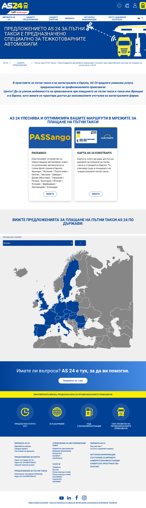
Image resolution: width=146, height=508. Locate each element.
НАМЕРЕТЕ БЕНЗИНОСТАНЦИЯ (105, 460)
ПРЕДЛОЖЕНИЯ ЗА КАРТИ (27, 457)
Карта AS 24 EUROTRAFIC (25, 462)
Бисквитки (113, 503)
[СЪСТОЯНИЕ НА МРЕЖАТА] (119, 5)
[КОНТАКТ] (135, 5)
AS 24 (5, 63)
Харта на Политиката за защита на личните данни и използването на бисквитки (78, 503)
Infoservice (57, 453)
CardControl (57, 458)
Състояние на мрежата (24, 451)
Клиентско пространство (63, 448)
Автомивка (57, 477)
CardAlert (56, 456)
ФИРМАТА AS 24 (97, 443)
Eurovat (55, 470)
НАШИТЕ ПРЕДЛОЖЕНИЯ (30, 18)
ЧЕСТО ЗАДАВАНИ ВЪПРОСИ (117, 18)
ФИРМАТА (69, 18)
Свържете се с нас (73, 380)
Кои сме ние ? (96, 446)
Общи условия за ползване (38, 503)
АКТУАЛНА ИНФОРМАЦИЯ (89, 18)
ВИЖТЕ (50, 194)
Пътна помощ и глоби (61, 472)
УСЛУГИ (56, 464)
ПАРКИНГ (56, 482)
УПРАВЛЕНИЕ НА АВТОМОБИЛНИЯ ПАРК (69, 444)
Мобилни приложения (61, 451)
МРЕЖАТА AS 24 (9, 18)
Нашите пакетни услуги (24, 465)
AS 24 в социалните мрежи (101, 449)
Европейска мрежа (23, 446)
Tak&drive (56, 467)
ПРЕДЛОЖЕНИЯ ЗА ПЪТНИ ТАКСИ (31, 471)
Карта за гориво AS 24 (24, 460)
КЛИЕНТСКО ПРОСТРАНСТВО (104, 463)
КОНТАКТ (94, 466)
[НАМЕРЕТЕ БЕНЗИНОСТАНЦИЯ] (127, 5)
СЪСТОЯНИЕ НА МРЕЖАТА (102, 457)
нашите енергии (53, 18)
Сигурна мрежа (21, 449)
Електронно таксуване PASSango (28, 474)
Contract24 (56, 479)
